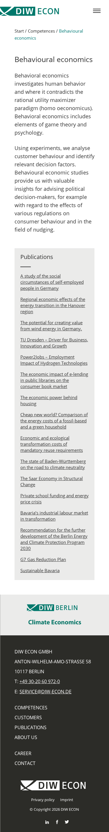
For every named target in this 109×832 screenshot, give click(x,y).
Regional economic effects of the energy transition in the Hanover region (52, 305)
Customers (28, 717)
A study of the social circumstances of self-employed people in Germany (52, 282)
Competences (41, 31)
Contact (25, 763)
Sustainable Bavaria (40, 570)
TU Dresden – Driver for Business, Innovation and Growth (54, 343)
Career (23, 753)
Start (19, 31)
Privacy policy (43, 799)
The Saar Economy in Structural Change (51, 481)
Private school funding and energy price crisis (54, 499)
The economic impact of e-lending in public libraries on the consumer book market (54, 380)
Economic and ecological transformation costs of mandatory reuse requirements (51, 444)
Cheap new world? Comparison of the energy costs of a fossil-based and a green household (54, 421)
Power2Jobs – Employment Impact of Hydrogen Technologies (53, 360)
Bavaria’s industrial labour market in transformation (54, 516)
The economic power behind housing (48, 400)
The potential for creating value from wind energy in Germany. (51, 326)
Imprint (66, 799)
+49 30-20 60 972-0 (39, 681)
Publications (31, 727)
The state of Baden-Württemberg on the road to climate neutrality (53, 464)
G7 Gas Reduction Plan (43, 559)
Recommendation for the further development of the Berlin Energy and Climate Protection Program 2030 (53, 539)
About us (26, 737)
